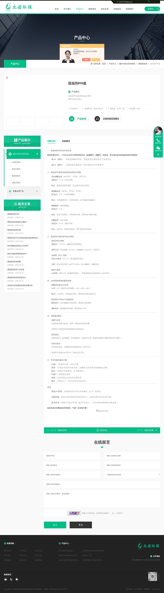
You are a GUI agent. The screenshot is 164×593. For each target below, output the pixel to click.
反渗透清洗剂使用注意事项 (93, 551)
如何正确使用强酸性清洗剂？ (70, 560)
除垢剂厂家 (87, 555)
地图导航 (38, 560)
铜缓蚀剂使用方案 (14, 230)
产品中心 (80, 9)
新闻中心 (23, 555)
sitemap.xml (156, 589)
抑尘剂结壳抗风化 (66, 551)
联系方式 (23, 560)
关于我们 (67, 9)
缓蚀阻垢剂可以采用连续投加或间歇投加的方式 (23, 238)
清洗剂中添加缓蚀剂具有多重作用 (19, 285)
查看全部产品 (18, 191)
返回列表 (103, 430)
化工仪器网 (138, 589)
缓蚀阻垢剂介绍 (13, 214)
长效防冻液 (16, 162)
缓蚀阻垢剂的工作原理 (15, 269)
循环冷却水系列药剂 (127, 64)
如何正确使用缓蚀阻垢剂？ (17, 254)
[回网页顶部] (158, 155)
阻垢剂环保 (62, 430)
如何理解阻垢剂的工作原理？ (18, 246)
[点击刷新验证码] (74, 513)
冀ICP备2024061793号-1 (59, 589)
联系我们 (130, 9)
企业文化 (38, 551)
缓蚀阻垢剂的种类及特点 (16, 277)
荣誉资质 (7, 555)
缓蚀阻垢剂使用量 (14, 262)
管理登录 (147, 589)
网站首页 (7, 551)
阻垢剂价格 (148, 430)
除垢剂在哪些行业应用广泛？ (70, 555)
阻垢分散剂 (16, 169)
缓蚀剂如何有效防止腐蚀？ (17, 222)
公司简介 (23, 551)
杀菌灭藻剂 (16, 183)
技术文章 (105, 9)
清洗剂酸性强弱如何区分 (93, 560)
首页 (57, 9)
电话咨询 (158, 143)
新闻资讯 (92, 9)
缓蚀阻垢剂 (142, 64)
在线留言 (117, 9)
